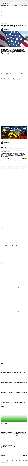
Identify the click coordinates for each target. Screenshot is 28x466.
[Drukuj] (1, 11)
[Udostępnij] (1, 15)
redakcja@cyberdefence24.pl (5, 156)
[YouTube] (26, 455)
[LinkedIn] (24, 455)
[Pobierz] (1, 13)
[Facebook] (23, 455)
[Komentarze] (1, 9)
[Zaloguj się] (23, 3)
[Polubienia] (1, 7)
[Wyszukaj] (19, 3)
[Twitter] (21, 455)
